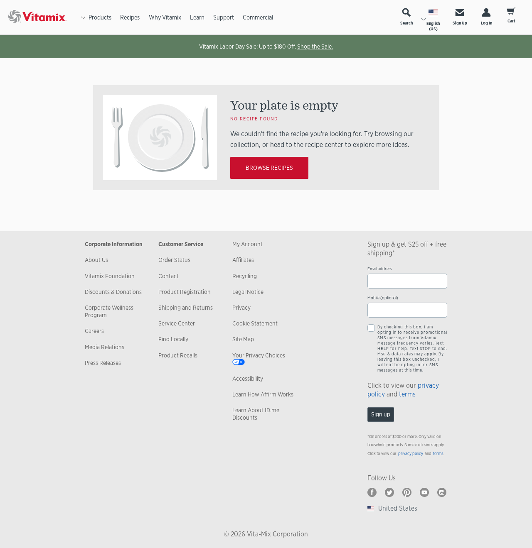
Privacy (241, 307)
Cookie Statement (255, 323)
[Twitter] (389, 492)
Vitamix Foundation (110, 276)
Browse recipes (269, 167)
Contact (168, 276)
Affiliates (243, 260)
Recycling (244, 276)
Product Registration (184, 292)
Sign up (380, 414)
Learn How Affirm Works (262, 394)
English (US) (433, 26)
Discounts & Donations (113, 292)
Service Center (176, 323)
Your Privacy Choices (258, 355)
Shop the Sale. (315, 46)
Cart (511, 21)
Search (406, 23)
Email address (379, 269)
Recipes (130, 17)
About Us (96, 260)
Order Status (174, 260)
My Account (247, 244)
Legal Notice (248, 292)
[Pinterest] (406, 492)
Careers (94, 331)
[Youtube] (424, 492)
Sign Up (460, 23)
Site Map (243, 339)
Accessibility (247, 378)
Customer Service (180, 244)
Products (100, 17)
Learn (197, 17)
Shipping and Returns (185, 307)
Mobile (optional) (382, 298)
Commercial (258, 17)
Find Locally (173, 339)
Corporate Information (114, 244)
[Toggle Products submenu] (83, 17)
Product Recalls (177, 355)
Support (223, 17)
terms (407, 394)
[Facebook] (372, 492)
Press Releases (103, 363)
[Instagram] (441, 492)
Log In (486, 23)
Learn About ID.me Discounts (255, 413)
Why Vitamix (165, 17)
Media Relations (104, 347)
